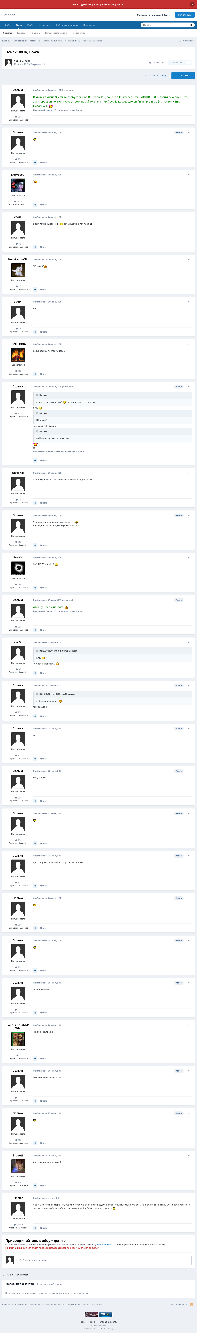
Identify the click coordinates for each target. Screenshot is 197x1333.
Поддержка (89, 25)
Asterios (8, 15)
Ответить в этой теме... (35, 1260)
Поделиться (157, 62)
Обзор (19, 25)
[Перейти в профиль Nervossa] (18, 185)
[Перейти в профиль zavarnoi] (18, 484)
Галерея (21, 33)
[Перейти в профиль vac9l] (18, 228)
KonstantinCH (17, 259)
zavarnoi (18, 472)
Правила (35, 33)
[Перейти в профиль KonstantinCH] (18, 270)
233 (19, 116)
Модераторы (79, 33)
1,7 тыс (19, 201)
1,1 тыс (19, 1224)
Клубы (30, 25)
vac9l (18, 217)
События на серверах (67, 25)
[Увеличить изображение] (50, 106)
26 (19, 286)
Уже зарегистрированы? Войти (154, 15)
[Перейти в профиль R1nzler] (18, 1209)
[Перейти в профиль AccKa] (18, 568)
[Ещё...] (189, 90)
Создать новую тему (155, 75)
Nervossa (17, 174)
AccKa (17, 557)
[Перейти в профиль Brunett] (18, 1166)
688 (19, 584)
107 (19, 1182)
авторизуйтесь (104, 1244)
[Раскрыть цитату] (37, 395)
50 (19, 499)
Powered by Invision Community (98, 1328)
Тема (93, 1322)
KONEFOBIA (18, 344)
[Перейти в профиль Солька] (8, 62)
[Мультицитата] (35, 162)
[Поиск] (191, 25)
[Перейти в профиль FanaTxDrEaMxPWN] (18, 1039)
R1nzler (18, 1197)
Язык (83, 1322)
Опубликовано (47, 90)
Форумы (7, 33)
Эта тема (180, 25)
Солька (26, 61)
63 (19, 244)
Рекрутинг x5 (37, 64)
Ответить (183, 75)
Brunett (18, 1155)
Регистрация (184, 15)
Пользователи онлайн (56, 33)
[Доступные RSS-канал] (191, 1304)
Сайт (7, 25)
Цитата (43, 162)
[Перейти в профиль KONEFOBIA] (18, 355)
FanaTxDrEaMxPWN (18, 1026)
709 (19, 371)
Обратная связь (108, 1322)
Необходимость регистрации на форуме (96, 4)
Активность (44, 25)
